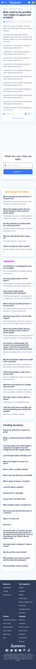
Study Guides (7, 631)
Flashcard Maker (8, 627)
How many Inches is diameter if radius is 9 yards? (17, 545)
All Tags (5, 591)
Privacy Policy (23, 631)
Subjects (5, 9)
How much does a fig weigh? (13, 493)
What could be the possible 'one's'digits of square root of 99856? (17, 15)
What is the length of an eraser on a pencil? (15, 462)
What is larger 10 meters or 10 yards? (16, 481)
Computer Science (24, 609)
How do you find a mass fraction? (15, 552)
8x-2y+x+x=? (7, 525)
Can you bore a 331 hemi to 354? (14, 499)
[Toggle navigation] (2, 2)
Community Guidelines (10, 620)
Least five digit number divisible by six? (17, 456)
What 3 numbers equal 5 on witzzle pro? (17, 505)
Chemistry (22, 591)
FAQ (4, 638)
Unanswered (7, 595)
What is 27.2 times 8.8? (11, 519)
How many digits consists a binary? (15, 566)
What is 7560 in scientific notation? (15, 469)
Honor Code (7, 623)
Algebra (21, 588)
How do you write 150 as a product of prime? (16, 431)
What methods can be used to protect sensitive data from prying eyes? (16, 559)
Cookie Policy (23, 638)
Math (10, 9)
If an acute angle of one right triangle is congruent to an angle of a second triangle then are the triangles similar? (17, 448)
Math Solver (6, 634)
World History (23, 598)
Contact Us (22, 623)
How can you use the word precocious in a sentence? (17, 512)
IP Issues (21, 641)
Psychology (22, 605)
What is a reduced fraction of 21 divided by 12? (17, 439)
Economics (22, 613)
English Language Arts (26, 602)
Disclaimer (22, 634)
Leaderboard (7, 588)
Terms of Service (24, 627)
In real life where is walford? (13, 487)
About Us (22, 620)
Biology (21, 595)
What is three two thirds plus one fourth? (17, 475)
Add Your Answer (18, 118)
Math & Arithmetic (18, 9)
